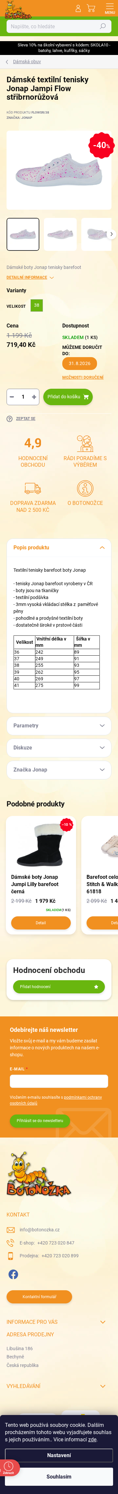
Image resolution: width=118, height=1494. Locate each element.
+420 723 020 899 (60, 1255)
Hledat (103, 26)
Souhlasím (59, 1477)
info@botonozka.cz (40, 1229)
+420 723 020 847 (55, 1242)
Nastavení (59, 1455)
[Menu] (110, 8)
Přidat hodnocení (35, 986)
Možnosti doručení (83, 377)
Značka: (19, 117)
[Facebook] (12, 1273)
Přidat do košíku (64, 396)
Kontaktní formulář (39, 1297)
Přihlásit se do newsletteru (40, 1120)
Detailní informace (27, 277)
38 (36, 305)
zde (92, 1439)
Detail (41, 923)
